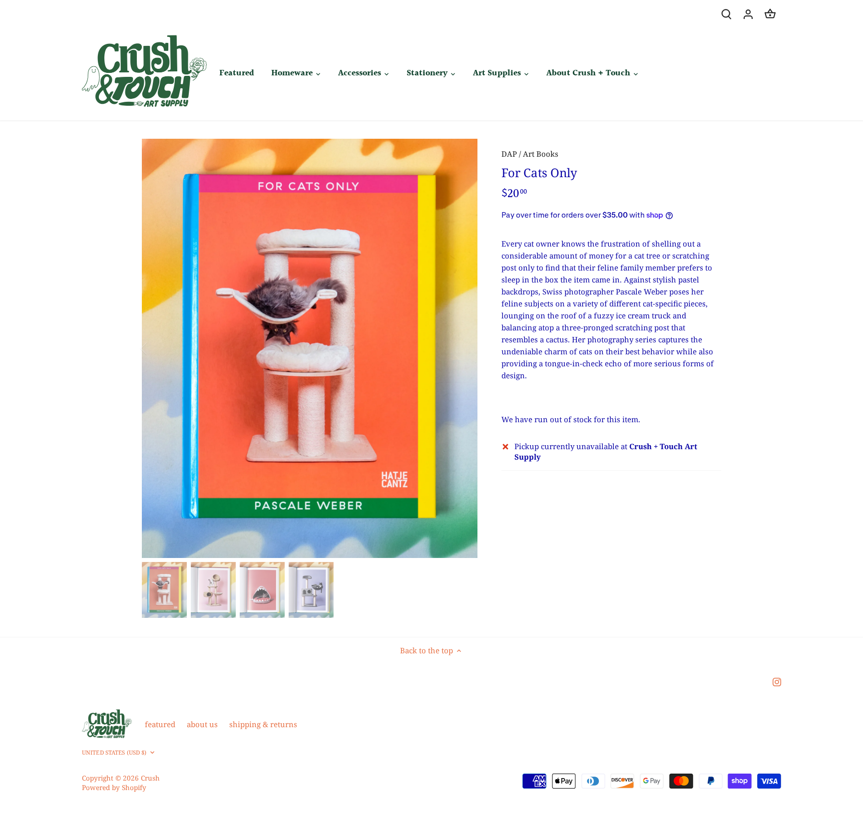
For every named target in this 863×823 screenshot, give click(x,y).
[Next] (462, 348)
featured (160, 724)
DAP (509, 154)
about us (202, 724)
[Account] (748, 13)
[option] (309, 348)
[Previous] (157, 348)
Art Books (540, 154)
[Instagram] (777, 681)
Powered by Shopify (114, 787)
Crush (150, 778)
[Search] (726, 13)
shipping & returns (263, 724)
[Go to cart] (770, 13)
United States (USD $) (114, 752)
